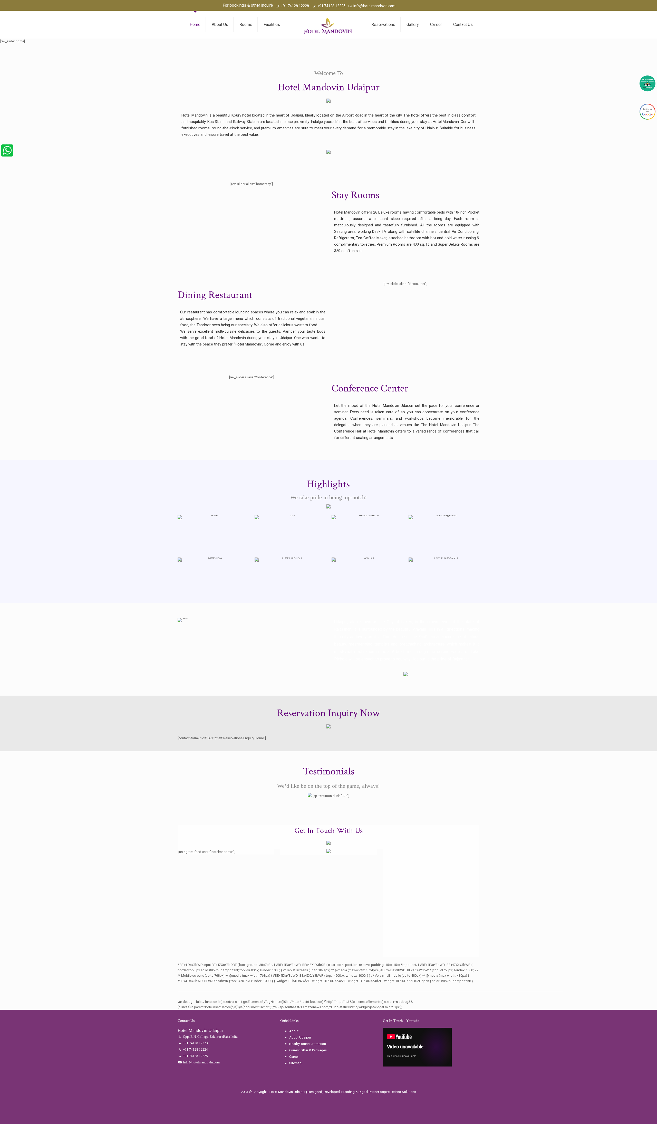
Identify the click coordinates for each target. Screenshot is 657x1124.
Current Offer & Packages (308, 1050)
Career (294, 1057)
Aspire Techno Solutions (398, 1092)
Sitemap (295, 1063)
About (293, 1031)
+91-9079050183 (274, 5)
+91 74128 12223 (195, 1043)
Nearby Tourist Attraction (307, 1044)
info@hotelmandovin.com (374, 6)
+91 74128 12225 (331, 6)
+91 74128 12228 (295, 6)
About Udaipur (300, 1037)
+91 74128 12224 (195, 1049)
